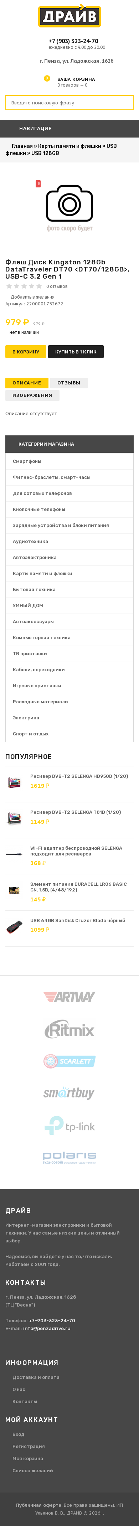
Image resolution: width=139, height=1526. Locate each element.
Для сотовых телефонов (42, 493)
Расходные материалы (40, 701)
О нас (18, 1389)
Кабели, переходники (39, 669)
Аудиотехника (30, 541)
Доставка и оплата (36, 1377)
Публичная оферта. (39, 1505)
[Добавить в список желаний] (69, 297)
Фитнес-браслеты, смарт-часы (52, 477)
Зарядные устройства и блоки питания (61, 525)
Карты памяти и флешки (42, 573)
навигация (35, 128)
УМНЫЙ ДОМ (28, 605)
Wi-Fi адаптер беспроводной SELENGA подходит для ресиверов (76, 851)
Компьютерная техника (42, 637)
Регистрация (28, 1446)
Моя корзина (27, 1458)
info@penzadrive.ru (47, 1328)
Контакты (24, 1401)
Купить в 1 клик (76, 352)
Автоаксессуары (33, 621)
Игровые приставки (37, 685)
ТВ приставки (30, 653)
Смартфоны (27, 461)
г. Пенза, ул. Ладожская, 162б (77, 61)
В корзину (25, 352)
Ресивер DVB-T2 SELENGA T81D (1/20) (75, 812)
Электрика (26, 717)
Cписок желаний (32, 1470)
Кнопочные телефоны (39, 509)
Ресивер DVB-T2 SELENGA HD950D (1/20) (79, 776)
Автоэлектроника (35, 557)
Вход (18, 1434)
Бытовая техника (34, 589)
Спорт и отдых (30, 733)
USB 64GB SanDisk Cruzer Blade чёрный (77, 920)
